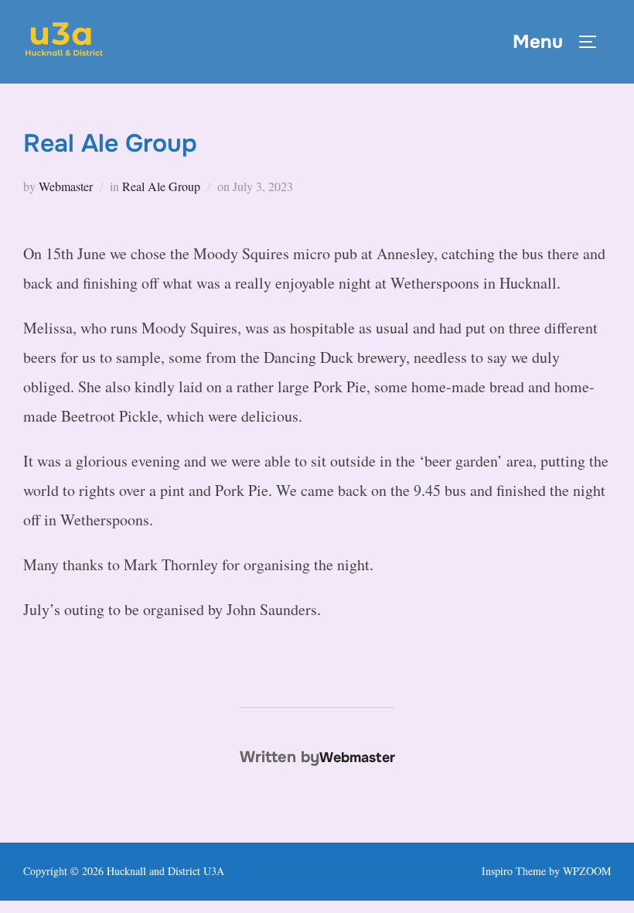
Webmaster (66, 186)
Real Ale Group (161, 186)
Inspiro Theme (514, 870)
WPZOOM (587, 870)
